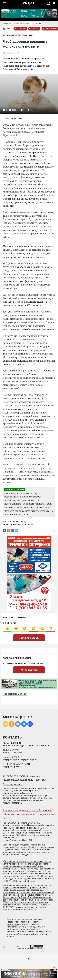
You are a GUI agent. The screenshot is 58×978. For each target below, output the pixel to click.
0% (7, 628)
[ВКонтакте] (4, 530)
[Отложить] (22, 110)
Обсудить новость (29, 637)
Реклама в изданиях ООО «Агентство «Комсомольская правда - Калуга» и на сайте (28, 814)
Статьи (38, 23)
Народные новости (22, 23)
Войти (53, 3)
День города (20, 29)
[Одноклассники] (8, 530)
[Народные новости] (48, 3)
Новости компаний (15, 694)
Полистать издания (12, 784)
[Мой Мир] (12, 530)
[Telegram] (16, 530)
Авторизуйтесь (29, 670)
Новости (7, 23)
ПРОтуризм (34, 29)
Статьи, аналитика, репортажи (17, 35)
